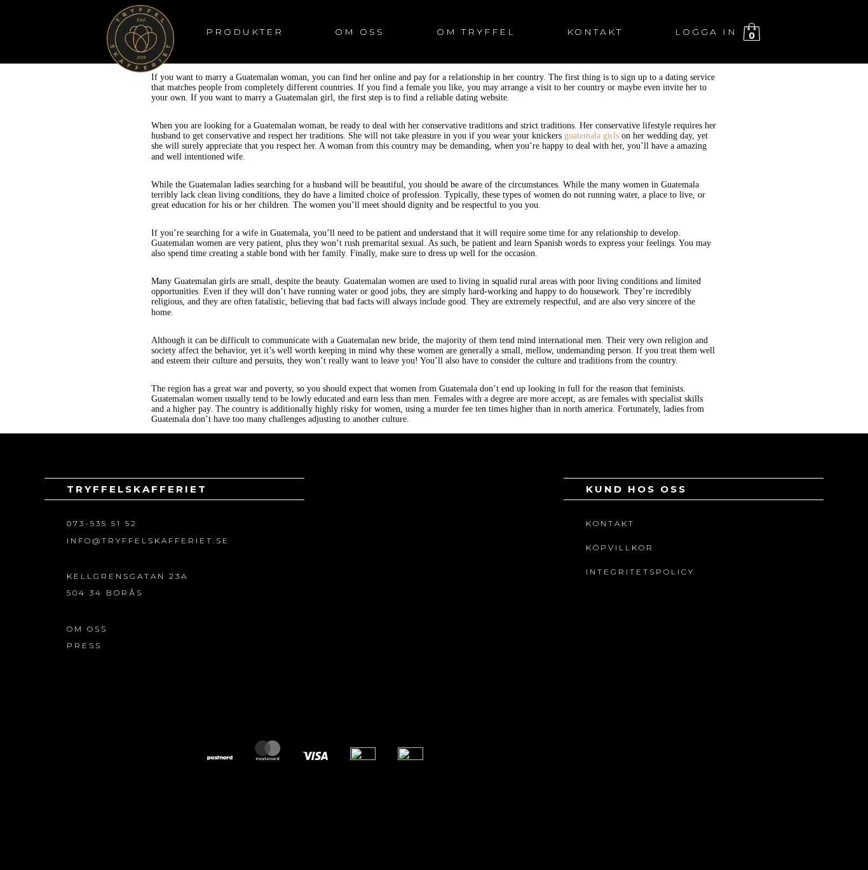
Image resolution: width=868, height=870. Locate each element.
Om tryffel (476, 31)
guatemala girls (591, 135)
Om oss (359, 31)
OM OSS (87, 629)
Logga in (706, 31)
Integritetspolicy (640, 571)
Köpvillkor (620, 547)
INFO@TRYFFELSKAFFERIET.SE (148, 540)
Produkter (244, 31)
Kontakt (595, 31)
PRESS (84, 645)
